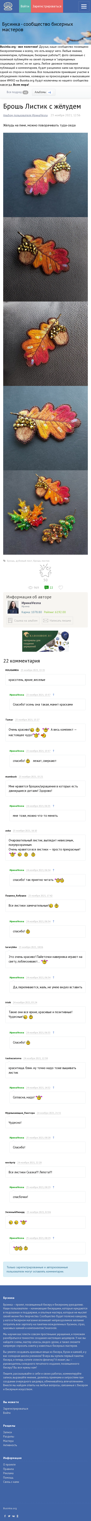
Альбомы (43, 92)
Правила (8, 1469)
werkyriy (10, 1162)
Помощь (8, 1477)
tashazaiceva (13, 1058)
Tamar (9, 719)
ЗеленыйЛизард (15, 1212)
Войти (25, 6)
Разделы (8, 1436)
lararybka (11, 947)
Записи (7, 1432)
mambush (11, 776)
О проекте (9, 1464)
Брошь (11, 560)
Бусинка (8, 6)
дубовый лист (24, 560)
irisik (8, 1002)
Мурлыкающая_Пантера (20, 1112)
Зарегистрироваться (47, 6)
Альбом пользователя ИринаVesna (25, 115)
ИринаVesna (31, 603)
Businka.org (10, 1508)
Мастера (8, 1441)
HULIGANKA (12, 670)
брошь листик (41, 560)
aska (8, 830)
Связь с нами (11, 1482)
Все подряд (17, 92)
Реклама (8, 1473)
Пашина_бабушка (15, 895)
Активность (10, 1445)
